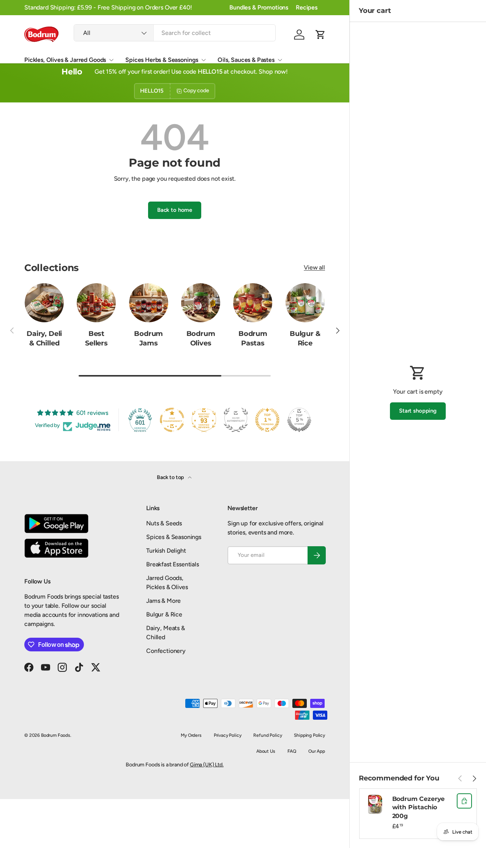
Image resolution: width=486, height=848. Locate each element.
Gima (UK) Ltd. (207, 764)
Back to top (171, 477)
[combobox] (174, 33)
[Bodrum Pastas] (252, 302)
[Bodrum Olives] (200, 302)
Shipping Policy (309, 735)
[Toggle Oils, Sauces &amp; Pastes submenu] (279, 60)
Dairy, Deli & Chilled (44, 338)
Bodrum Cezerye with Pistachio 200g (418, 807)
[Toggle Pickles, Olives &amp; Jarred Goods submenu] (111, 60)
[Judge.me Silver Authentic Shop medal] (236, 420)
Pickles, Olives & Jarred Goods (65, 59)
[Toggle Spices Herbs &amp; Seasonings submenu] (203, 60)
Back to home (174, 209)
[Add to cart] (464, 801)
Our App (316, 751)
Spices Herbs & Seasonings (161, 59)
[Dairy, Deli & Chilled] (44, 302)
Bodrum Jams (148, 338)
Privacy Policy (227, 735)
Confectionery (166, 650)
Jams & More (163, 600)
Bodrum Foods (55, 735)
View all (314, 267)
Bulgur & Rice (305, 338)
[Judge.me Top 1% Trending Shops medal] (267, 420)
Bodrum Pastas (252, 338)
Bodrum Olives (200, 338)
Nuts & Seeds (164, 523)
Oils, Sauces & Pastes (246, 59)
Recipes (306, 7)
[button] (320, 34)
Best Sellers (96, 338)
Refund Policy (267, 735)
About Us (265, 751)
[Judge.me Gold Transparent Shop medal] (172, 420)
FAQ (292, 751)
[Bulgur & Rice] (305, 302)
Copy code (196, 90)
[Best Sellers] (96, 302)
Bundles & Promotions (258, 7)
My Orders (191, 735)
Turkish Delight (166, 550)
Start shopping (418, 410)
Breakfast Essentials (172, 564)
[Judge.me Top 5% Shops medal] (299, 420)
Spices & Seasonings (173, 537)
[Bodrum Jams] (148, 302)
